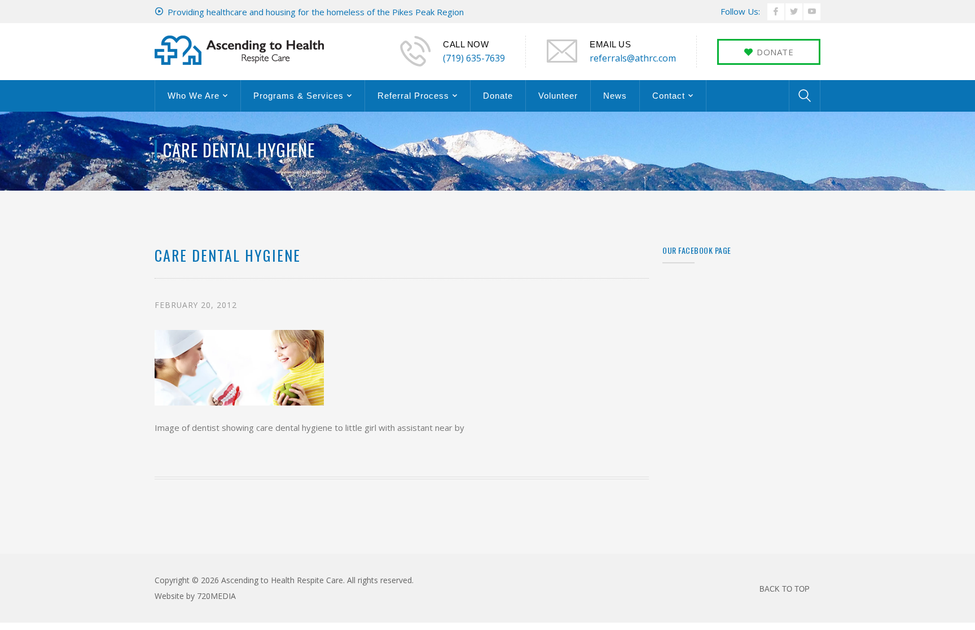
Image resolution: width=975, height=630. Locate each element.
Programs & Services (298, 95)
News (615, 95)
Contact (668, 95)
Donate (498, 95)
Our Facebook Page (696, 250)
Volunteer (558, 95)
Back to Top (784, 589)
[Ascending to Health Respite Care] (239, 49)
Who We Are (193, 95)
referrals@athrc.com (633, 58)
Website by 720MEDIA (195, 596)
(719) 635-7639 (474, 58)
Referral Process (413, 95)
